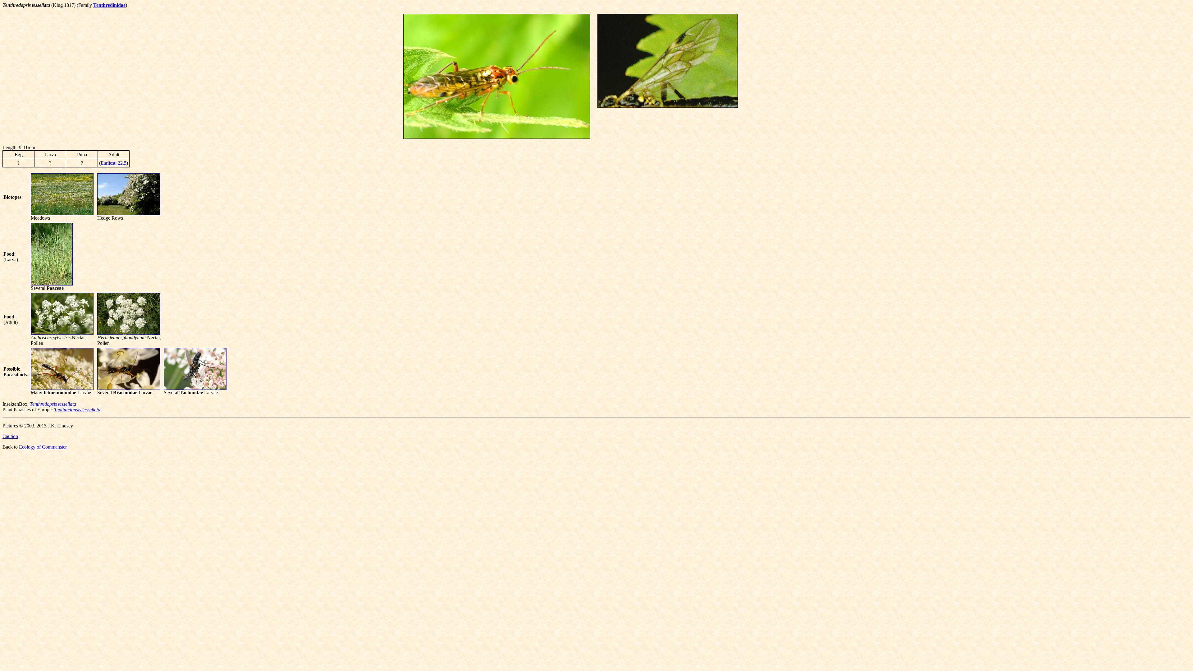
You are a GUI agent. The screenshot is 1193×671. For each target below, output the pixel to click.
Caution (10, 436)
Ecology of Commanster (43, 447)
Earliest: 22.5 (113, 163)
